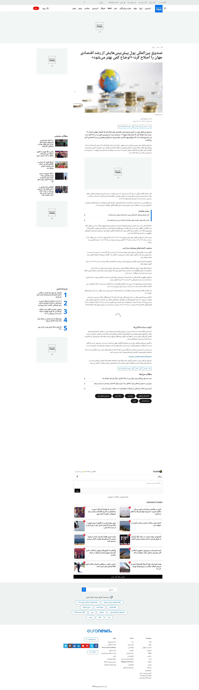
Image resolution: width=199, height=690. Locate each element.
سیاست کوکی (112, 650)
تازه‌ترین (147, 8)
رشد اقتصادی (145, 401)
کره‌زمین (95, 8)
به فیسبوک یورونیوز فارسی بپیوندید (140, 356)
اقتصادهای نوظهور (144, 396)
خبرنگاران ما (148, 670)
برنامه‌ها (149, 667)
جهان (135, 8)
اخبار (158, 47)
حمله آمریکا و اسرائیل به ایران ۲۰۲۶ (88, 602)
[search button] (84, 2)
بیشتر (114, 638)
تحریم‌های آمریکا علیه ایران (117, 612)
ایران (108, 617)
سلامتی (87, 8)
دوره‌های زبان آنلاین (128, 667)
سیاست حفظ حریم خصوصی (108, 653)
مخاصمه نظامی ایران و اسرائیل (112, 602)
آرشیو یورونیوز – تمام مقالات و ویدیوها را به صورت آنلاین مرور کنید (145, 675)
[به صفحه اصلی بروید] (159, 8)
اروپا (140, 8)
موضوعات (148, 638)
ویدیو (80, 8)
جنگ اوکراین (112, 607)
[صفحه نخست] (162, 47)
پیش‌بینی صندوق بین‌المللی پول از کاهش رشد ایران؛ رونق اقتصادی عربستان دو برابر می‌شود (123, 384)
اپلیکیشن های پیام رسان (127, 659)
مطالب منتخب (61, 136)
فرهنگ (103, 8)
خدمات (132, 638)
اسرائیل (102, 612)
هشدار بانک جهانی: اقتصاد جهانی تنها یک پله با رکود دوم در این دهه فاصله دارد (128, 220)
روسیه (90, 617)
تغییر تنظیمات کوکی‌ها (110, 665)
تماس (114, 656)
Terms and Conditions (109, 647)
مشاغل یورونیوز (111, 659)
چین (92, 612)
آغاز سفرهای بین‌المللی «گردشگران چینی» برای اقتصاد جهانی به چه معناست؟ (128, 215)
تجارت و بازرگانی (125, 8)
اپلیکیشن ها (131, 656)
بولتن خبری (131, 644)
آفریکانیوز (131, 665)
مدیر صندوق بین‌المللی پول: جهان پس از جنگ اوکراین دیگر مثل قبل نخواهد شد (127, 379)
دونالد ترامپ (99, 607)
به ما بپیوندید (130, 653)
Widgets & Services (127, 662)
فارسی (162, 2)
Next (109, 8)
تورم (134, 401)
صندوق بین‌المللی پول (103, 396)
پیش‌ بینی (130, 396)
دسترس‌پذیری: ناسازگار (110, 662)
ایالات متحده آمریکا (79, 612)
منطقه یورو (118, 396)
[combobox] (95, 2)
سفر (115, 8)
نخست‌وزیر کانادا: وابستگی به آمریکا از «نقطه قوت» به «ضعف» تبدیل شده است (126, 389)
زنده (36, 8)
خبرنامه (93, 652)
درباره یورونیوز (112, 642)
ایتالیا (99, 617)
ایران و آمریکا (86, 607)
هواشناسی (131, 647)
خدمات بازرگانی (111, 644)
